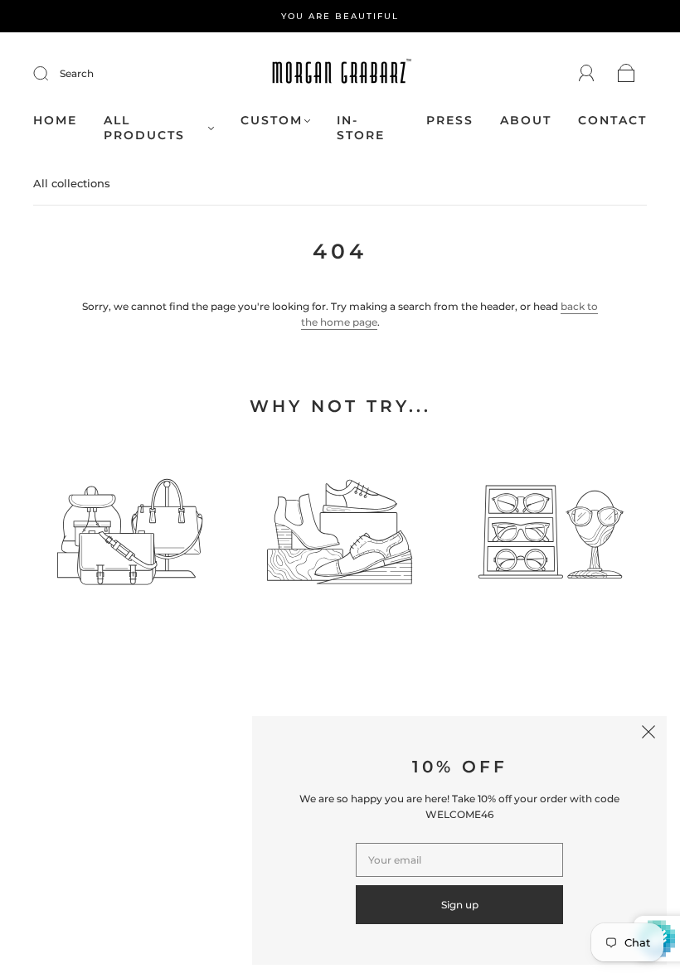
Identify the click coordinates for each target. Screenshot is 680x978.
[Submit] (51, 74)
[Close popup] (648, 734)
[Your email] (459, 860)
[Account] (586, 73)
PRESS (450, 121)
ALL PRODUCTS (144, 128)
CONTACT (612, 121)
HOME (55, 121)
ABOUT (525, 121)
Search (77, 73)
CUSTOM (271, 121)
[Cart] (626, 74)
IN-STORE (361, 128)
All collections (71, 183)
